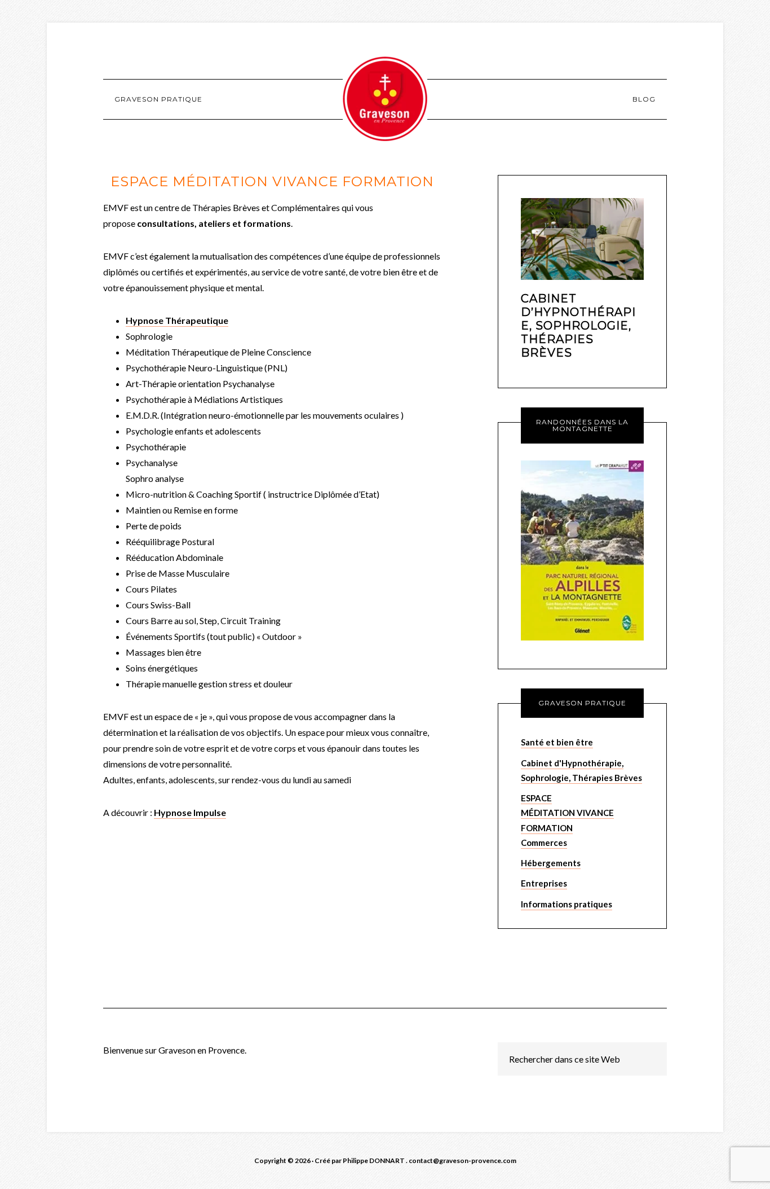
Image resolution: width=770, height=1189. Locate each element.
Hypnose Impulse (190, 812)
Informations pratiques (566, 904)
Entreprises (544, 883)
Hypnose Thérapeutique (177, 320)
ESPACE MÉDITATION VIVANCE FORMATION (567, 813)
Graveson (385, 98)
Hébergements (551, 863)
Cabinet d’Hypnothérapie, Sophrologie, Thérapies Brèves (578, 325)
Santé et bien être (557, 742)
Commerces (544, 842)
